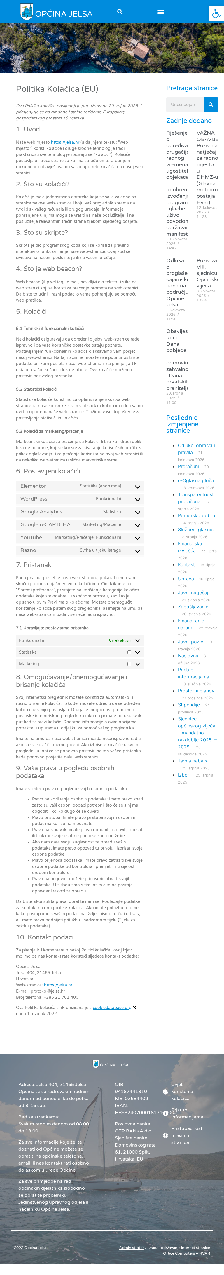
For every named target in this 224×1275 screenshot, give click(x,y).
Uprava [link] (186, 578)
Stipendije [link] (189, 705)
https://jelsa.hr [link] (65, 142)
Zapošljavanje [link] (193, 606)
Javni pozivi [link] (191, 642)
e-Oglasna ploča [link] (196, 480)
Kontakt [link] (186, 564)
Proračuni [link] (188, 466)
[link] (216, 13)
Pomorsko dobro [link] (196, 515)
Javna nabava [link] (193, 761)
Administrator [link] (131, 1248)
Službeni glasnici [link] (196, 529)
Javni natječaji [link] (193, 592)
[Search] (211, 104)
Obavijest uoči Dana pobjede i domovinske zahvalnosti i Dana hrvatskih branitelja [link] (181, 359)
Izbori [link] (184, 775)
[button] (160, 11)
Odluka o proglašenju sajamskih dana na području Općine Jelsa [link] (180, 282)
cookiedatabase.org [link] (112, 1007)
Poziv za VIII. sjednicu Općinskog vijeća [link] (210, 273)
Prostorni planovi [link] (197, 691)
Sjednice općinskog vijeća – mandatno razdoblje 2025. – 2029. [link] (197, 733)
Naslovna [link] (188, 656)
